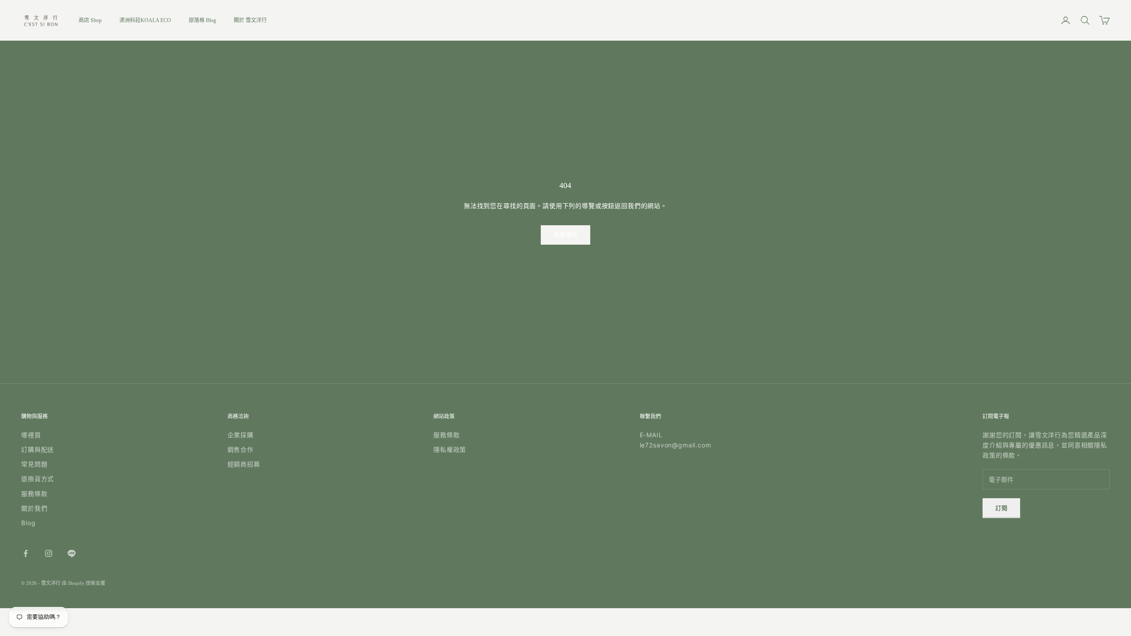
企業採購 (241, 435)
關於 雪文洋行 (250, 20)
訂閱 (1001, 508)
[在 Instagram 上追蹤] (48, 553)
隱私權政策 (449, 449)
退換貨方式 (37, 478)
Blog (28, 522)
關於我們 (34, 508)
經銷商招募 (244, 464)
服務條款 (34, 493)
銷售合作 (241, 449)
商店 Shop (90, 20)
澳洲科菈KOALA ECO (145, 20)
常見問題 (34, 464)
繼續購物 (565, 234)
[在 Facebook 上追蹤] (25, 553)
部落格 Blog (202, 20)
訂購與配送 (37, 449)
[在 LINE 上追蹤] (71, 553)
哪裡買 (31, 435)
